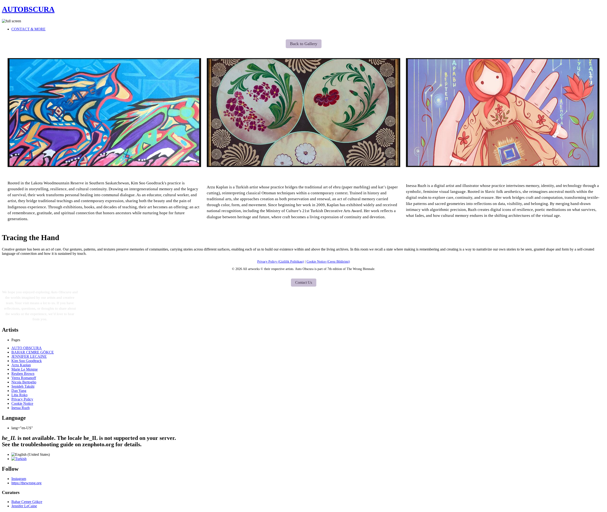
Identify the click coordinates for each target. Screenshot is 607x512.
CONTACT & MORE (28, 29)
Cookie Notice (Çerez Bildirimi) (328, 261)
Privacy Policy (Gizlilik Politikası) (280, 261)
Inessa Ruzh (503, 173)
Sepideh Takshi (22, 386)
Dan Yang (18, 391)
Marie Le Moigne (24, 369)
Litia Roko (19, 395)
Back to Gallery (303, 43)
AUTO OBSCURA (26, 348)
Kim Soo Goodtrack (104, 173)
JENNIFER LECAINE (29, 356)
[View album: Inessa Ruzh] (502, 112)
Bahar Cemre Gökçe (26, 502)
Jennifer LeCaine (24, 506)
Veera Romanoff (23, 378)
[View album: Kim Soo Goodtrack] (104, 112)
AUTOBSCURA (28, 9)
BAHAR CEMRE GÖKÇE (32, 352)
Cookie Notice (22, 403)
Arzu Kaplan (304, 175)
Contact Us (303, 282)
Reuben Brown (22, 374)
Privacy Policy (22, 399)
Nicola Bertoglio (23, 382)
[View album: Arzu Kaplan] (303, 112)
